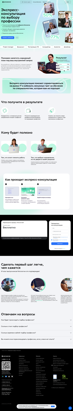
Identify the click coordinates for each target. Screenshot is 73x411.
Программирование (40, 370)
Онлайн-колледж (39, 395)
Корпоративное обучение (41, 381)
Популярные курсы (40, 361)
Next (72, 288)
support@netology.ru (6, 389)
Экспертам (21, 363)
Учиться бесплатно (37, 2)
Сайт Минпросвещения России (60, 384)
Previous (0, 288)
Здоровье (38, 390)
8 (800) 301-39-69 (15, 238)
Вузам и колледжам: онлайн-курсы (60, 363)
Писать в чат (4, 388)
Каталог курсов (39, 360)
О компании (21, 358)
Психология (38, 393)
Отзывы (20, 375)
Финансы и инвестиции (41, 386)
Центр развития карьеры (58, 360)
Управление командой (41, 374)
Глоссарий (55, 367)
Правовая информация (24, 368)
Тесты (37, 363)
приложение (4, 373)
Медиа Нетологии (47, 2)
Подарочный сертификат (58, 365)
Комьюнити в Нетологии (58, 370)
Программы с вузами (40, 375)
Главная (3, 350)
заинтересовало (39, 300)
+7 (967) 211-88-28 (6, 385)
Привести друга (22, 360)
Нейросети (38, 391)
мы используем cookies (43, 405)
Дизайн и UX (39, 368)
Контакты (21, 373)
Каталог (6, 350)
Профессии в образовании (42, 379)
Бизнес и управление (40, 367)
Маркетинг (38, 365)
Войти (67, 2)
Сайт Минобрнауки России (59, 382)
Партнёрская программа (24, 361)
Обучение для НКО (57, 368)
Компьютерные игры (40, 388)
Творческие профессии (41, 377)
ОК (53, 406)
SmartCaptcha (34, 406)
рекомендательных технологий (38, 407)
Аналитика (38, 372)
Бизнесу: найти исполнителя (59, 361)
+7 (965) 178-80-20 (6, 382)
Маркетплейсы (39, 384)
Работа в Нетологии (23, 365)
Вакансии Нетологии (23, 367)
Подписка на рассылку (7, 379)
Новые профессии (40, 383)
